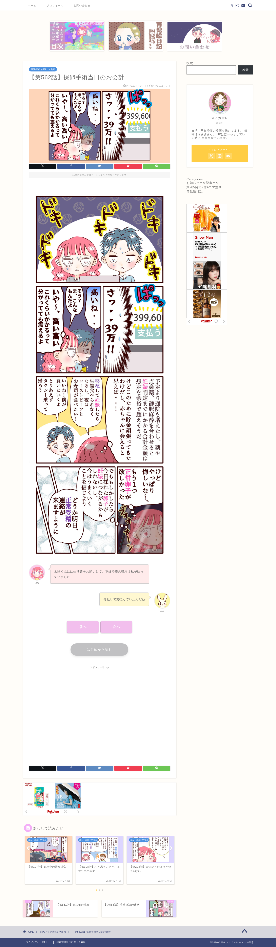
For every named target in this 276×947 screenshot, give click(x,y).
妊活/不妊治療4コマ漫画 (43, 69)
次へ (116, 627)
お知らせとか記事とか (202, 183)
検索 (189, 63)
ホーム (32, 5)
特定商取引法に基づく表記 (71, 942)
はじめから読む (99, 649)
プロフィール (54, 5)
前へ (82, 627)
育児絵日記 (194, 191)
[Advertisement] (99, 713)
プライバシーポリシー (38, 942)
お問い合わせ (82, 5)
